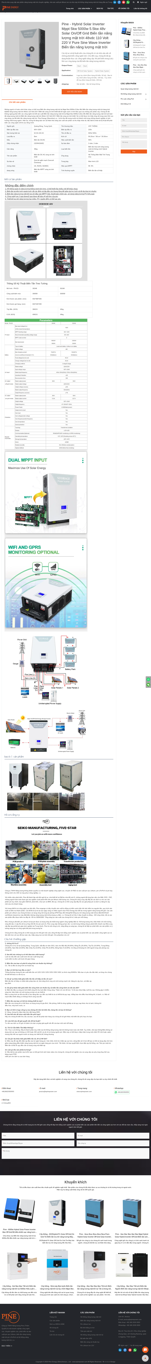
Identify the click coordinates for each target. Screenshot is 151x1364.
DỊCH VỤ (100, 8)
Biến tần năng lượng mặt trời (90, 1320)
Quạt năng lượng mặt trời (130, 89)
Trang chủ (70, 8)
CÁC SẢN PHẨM (84, 8)
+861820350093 (123, 1092)
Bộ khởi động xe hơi (87, 1328)
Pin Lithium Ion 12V (87, 1345)
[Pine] (148, 679)
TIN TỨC (110, 8)
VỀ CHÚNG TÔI (123, 8)
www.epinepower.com (84, 1091)
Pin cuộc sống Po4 (127, 99)
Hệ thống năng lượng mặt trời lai (91, 1335)
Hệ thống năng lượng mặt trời (131, 94)
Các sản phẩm (55, 1320)
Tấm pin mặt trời (86, 1331)
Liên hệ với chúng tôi (57, 1335)
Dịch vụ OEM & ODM (57, 1324)
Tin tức (52, 1331)
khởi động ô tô (126, 104)
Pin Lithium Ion (85, 1324)
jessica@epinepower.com (48, 1091)
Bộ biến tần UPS (86, 1338)
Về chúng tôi (54, 1328)
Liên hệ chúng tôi (140, 8)
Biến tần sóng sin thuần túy (89, 1342)
